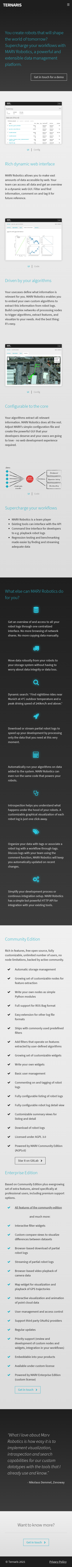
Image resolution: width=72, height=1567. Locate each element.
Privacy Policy (57, 1562)
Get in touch (26, 1390)
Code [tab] (36, 266)
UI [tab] (28, 149)
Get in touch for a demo (49, 77)
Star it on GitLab (28, 1160)
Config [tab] (37, 149)
